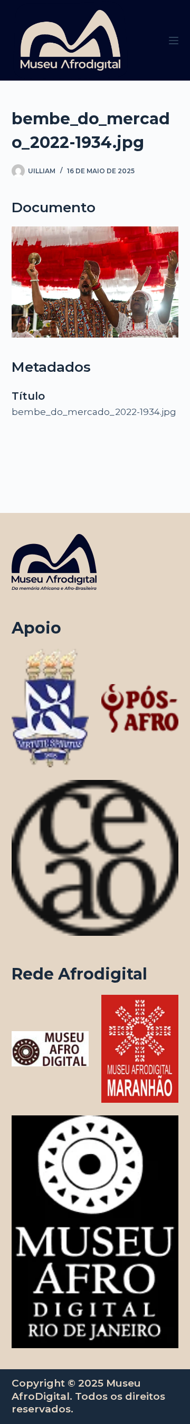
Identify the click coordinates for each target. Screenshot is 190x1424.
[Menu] (173, 40)
